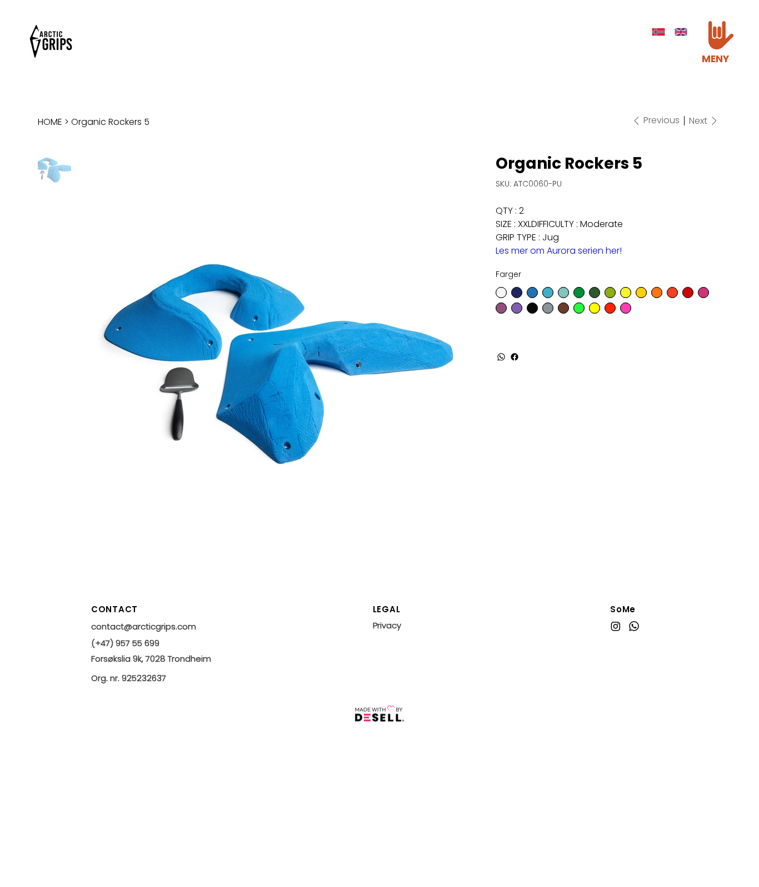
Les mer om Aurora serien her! (559, 250)
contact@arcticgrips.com (143, 626)
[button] (721, 35)
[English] (681, 31)
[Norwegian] (659, 31)
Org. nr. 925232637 (128, 678)
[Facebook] (514, 356)
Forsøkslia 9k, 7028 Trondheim (151, 658)
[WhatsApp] (501, 356)
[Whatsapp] (634, 626)
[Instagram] (616, 626)
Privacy (387, 625)
